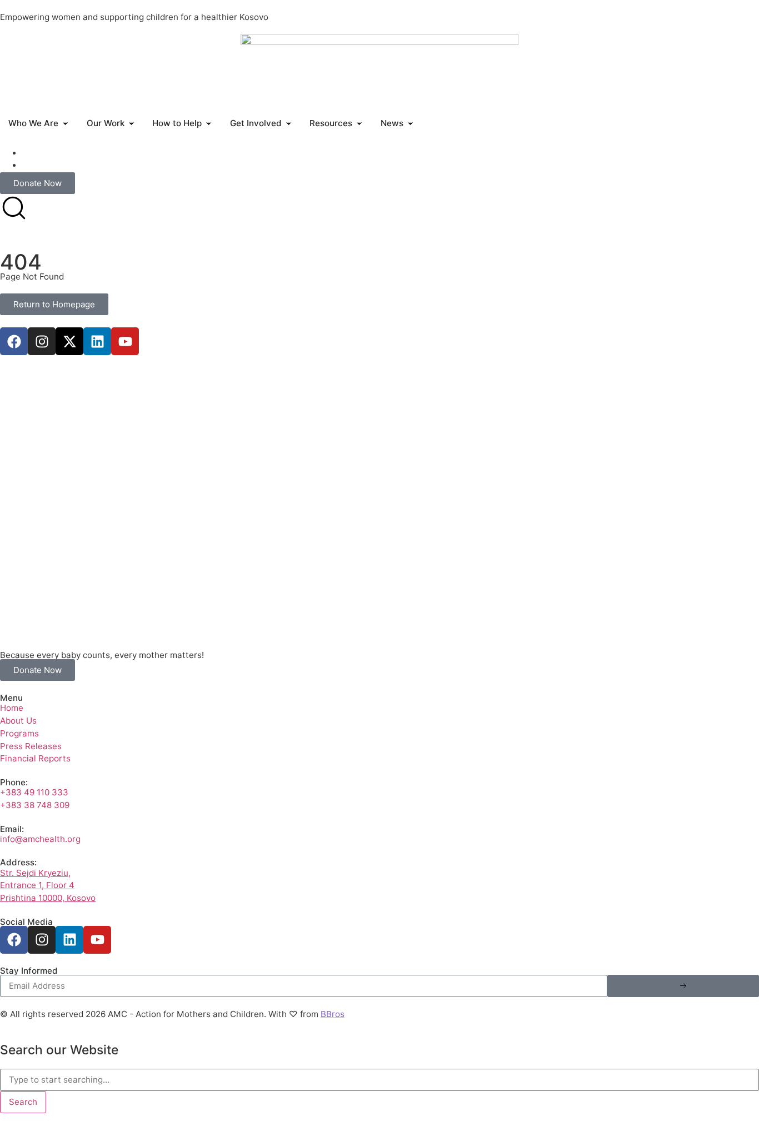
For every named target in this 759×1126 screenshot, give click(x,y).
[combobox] (379, 1080)
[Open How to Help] (208, 123)
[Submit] (683, 986)
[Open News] (410, 123)
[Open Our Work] (131, 123)
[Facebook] (14, 341)
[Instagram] (42, 341)
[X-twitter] (69, 341)
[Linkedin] (97, 341)
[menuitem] (27, 153)
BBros (332, 1014)
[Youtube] (125, 341)
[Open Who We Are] (65, 123)
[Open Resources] (359, 123)
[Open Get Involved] (288, 123)
